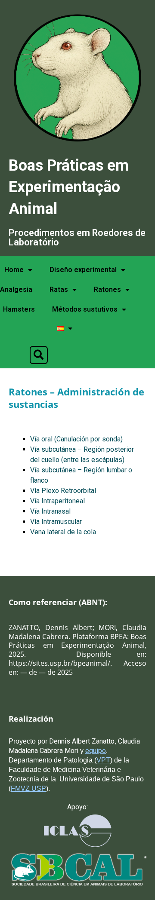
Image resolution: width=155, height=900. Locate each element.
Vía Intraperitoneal (57, 501)
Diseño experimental (83, 270)
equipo (95, 751)
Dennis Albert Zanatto (82, 741)
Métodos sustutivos (85, 309)
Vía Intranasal (50, 511)
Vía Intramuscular (56, 521)
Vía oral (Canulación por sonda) (76, 439)
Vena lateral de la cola (63, 532)
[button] (39, 355)
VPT (103, 760)
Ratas (59, 289)
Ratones (107, 289)
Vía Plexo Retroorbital (63, 491)
